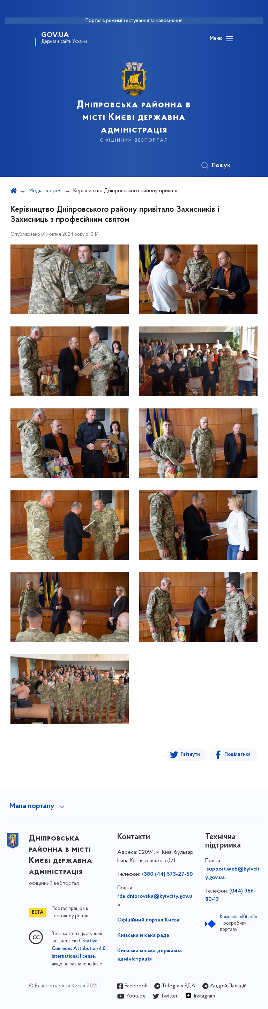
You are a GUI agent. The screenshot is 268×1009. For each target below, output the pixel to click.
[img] (69, 279)
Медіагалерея (45, 191)
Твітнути (190, 754)
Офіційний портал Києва (148, 920)
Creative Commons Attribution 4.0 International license (78, 949)
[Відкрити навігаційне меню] (229, 38)
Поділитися (237, 754)
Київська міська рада (143, 935)
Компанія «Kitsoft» (239, 917)
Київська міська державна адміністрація (149, 955)
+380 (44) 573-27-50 (167, 874)
